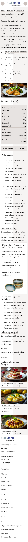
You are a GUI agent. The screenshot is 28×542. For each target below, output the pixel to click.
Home (3, 10)
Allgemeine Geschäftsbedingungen (11, 526)
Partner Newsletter (6, 485)
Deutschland (16, 78)
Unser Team (4, 478)
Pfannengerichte (14, 51)
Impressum (4, 522)
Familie (7, 51)
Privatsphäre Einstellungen (8, 537)
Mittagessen (23, 51)
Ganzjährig (8, 78)
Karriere (3, 489)
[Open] (3, 4)
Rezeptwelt (10, 10)
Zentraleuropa (9, 80)
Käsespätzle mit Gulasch (9, 431)
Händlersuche (5, 503)
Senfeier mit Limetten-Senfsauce (11, 406)
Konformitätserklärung (7, 529)
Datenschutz (4, 533)
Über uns (4, 474)
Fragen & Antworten (7, 507)
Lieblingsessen (20, 10)
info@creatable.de (6, 460)
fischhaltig (12, 54)
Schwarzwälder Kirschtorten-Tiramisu (12, 383)
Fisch (7, 54)
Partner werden (5, 481)
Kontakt (3, 500)
